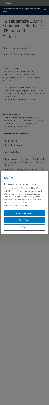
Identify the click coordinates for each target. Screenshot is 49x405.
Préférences (24, 227)
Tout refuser (24, 220)
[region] (24, 202)
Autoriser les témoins (25, 213)
